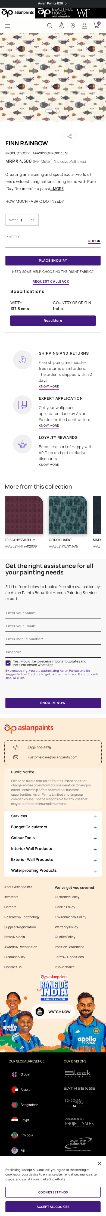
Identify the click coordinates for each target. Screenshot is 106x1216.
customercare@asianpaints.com (52, 757)
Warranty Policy (66, 927)
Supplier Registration (20, 927)
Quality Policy (65, 937)
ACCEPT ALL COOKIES (53, 1207)
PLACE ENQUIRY (53, 260)
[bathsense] (79, 1089)
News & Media (14, 937)
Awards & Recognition (20, 947)
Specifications (27, 291)
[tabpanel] (53, 77)
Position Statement (69, 947)
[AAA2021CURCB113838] (53, 77)
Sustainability (14, 957)
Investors (11, 897)
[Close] (99, 1164)
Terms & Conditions (69, 957)
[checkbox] (8, 663)
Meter (13, 220)
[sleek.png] (79, 1073)
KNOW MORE (49, 386)
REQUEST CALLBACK (51, 281)
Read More (53, 320)
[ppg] (79, 1144)
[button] (84, 25)
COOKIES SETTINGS (53, 1192)
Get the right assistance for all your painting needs (49, 569)
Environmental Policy (70, 917)
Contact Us (12, 967)
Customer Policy (67, 897)
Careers (10, 907)
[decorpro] (79, 1103)
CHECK (94, 241)
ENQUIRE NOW (53, 703)
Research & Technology (21, 917)
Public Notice (65, 967)
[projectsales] (79, 1122)
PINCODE (13, 236)
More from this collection (38, 486)
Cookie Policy (65, 907)
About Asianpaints (18, 887)
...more (57, 188)
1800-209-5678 (39, 748)
